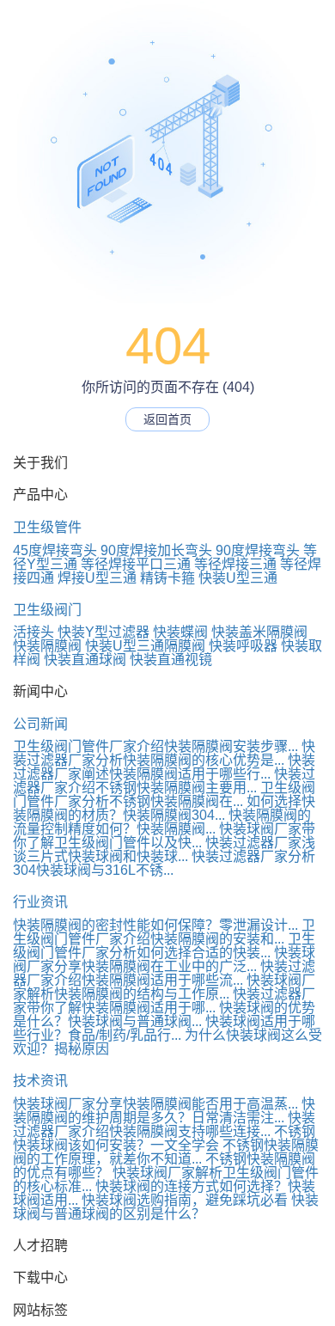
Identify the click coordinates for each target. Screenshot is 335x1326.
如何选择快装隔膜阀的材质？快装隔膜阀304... (164, 808)
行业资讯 (40, 902)
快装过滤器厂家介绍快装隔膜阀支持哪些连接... (164, 1124)
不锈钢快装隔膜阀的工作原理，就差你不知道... (166, 1152)
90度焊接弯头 (258, 550)
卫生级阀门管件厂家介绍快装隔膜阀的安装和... (164, 932)
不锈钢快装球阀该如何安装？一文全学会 (164, 1138)
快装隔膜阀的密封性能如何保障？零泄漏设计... (155, 925)
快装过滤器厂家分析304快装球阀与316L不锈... (164, 863)
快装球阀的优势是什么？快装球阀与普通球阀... (164, 1014)
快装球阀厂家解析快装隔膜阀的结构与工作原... (164, 987)
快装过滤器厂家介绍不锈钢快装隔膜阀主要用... (164, 781)
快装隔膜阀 (47, 646)
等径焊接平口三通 (136, 564)
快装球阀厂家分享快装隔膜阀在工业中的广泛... (164, 959)
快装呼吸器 (243, 646)
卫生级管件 (47, 527)
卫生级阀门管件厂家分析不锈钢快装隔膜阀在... (164, 794)
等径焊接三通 (235, 564)
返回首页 (167, 419)
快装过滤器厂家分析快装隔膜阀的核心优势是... (164, 753)
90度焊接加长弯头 (156, 550)
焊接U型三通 (97, 578)
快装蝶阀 (180, 632)
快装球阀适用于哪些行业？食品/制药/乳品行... (164, 1028)
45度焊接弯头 (55, 550)
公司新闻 (40, 724)
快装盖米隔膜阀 (259, 632)
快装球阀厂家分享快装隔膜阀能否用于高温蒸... (155, 1104)
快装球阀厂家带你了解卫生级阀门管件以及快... (164, 836)
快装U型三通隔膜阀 (145, 646)
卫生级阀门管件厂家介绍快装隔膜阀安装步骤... (155, 746)
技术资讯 (40, 1080)
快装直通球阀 (85, 659)
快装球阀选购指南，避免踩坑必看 (185, 1200)
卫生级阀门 (47, 609)
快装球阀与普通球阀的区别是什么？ (166, 1207)
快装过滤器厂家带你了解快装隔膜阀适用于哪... (164, 1001)
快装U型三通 (237, 578)
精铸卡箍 (167, 578)
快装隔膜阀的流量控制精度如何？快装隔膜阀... (162, 822)
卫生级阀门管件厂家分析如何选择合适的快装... (164, 946)
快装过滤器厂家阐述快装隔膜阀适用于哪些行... (164, 767)
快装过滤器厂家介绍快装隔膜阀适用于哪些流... (164, 973)
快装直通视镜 (171, 659)
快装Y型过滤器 (103, 632)
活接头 (33, 632)
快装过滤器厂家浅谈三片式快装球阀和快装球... (164, 849)
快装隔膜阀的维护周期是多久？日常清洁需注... (164, 1111)
